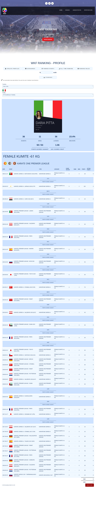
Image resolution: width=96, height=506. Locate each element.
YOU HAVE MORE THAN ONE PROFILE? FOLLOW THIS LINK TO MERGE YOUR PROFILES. (20, 80)
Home (60, 10)
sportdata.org (88, 10)
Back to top (89, 485)
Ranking (67, 10)
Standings (48, 77)
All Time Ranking (66, 68)
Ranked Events (48, 68)
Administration (77, 10)
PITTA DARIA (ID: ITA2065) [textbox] (9, 94)
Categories (30, 68)
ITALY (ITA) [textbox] (5, 86)
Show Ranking (48, 39)
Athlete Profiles (12, 68)
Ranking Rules (84, 68)
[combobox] (48, 87)
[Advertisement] (48, 496)
